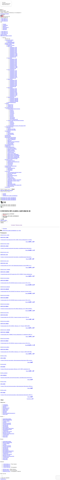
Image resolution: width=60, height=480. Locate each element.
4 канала (11, 109)
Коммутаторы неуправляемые (13, 155)
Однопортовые (11, 133)
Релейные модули (11, 160)
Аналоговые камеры (9, 39)
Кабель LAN (10, 176)
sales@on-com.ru (6, 470)
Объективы (10, 182)
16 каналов (12, 113)
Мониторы (10, 181)
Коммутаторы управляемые (13, 154)
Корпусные (10, 46)
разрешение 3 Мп (13, 49)
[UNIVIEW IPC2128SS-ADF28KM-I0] (8, 197)
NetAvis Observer (11, 142)
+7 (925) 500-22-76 (4, 20)
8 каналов (12, 110)
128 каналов (12, 117)
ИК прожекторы (11, 186)
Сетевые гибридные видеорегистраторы (16, 120)
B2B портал (2, 35)
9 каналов (12, 111)
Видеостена (10, 174)
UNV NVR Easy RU (14, 119)
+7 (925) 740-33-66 (6, 467)
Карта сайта (5, 414)
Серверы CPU (10, 105)
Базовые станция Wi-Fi (12, 149)
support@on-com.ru (6, 471)
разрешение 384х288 (14, 99)
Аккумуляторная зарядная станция (14, 172)
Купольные (10, 41)
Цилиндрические (11, 42)
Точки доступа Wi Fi (12, 153)
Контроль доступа (8, 159)
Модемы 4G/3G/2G (11, 151)
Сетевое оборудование (9, 146)
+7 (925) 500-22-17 (4, 18)
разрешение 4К (13, 56)
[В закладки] (1, 207)
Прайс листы (5, 409)
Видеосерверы (8, 136)
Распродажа (7, 187)
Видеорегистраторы (9, 107)
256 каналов (12, 118)
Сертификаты (5, 405)
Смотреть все (29, 398)
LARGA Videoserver (11, 139)
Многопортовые (11, 134)
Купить (2, 222)
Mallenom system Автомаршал (13, 141)
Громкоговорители (11, 168)
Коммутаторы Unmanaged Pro (13, 157)
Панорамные (10, 87)
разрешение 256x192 (14, 98)
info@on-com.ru (6, 469)
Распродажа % (6, 27)
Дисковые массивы (11, 128)
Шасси (9, 132)
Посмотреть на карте (4, 13)
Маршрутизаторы (11, 150)
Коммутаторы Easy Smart (12, 158)
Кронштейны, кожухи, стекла (13, 180)
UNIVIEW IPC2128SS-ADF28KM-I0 (10, 195)
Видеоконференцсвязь (9, 144)
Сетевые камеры (8, 44)
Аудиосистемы (8, 167)
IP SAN (9, 127)
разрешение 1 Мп (13, 47)
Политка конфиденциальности (9, 413)
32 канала (12, 114)
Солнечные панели (11, 178)
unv (17, 230)
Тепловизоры (7, 135)
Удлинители (10, 170)
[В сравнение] (2, 207)
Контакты (5, 29)
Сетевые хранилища (9, 126)
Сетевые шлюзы (11, 152)
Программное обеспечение (10, 137)
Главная (4, 24)
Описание (5, 228)
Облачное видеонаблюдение (10, 165)
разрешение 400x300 (14, 100)
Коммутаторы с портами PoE (13, 156)
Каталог (4, 194)
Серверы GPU (10, 106)
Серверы (7, 103)
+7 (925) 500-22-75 (4, 19)
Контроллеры (10, 162)
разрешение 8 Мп (13, 52)
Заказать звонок (3, 34)
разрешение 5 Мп (13, 51)
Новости (4, 26)
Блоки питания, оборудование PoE (14, 185)
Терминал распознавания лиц (13, 161)
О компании (5, 25)
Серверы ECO (10, 104)
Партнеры (5, 28)
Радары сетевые (11, 177)
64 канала (12, 116)
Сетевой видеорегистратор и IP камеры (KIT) (17, 125)
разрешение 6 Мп (13, 64)
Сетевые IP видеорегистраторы (14, 108)
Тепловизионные (11, 97)
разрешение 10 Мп (13, 53)
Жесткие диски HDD (12, 129)
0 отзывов (13, 225)
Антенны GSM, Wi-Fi (12, 173)
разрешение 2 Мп (13, 48)
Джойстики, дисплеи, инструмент (14, 179)
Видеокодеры (8, 131)
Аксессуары (10, 164)
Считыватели (10, 163)
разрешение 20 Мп (13, 55)
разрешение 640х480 (14, 101)
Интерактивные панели (12, 175)
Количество (2, 221)
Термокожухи (8, 145)
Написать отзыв (19, 225)
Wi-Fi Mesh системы (12, 147)
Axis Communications (12, 138)
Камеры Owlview (11, 45)
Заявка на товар (3, 220)
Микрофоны (10, 169)
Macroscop (10, 140)
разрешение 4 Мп (13, 50)
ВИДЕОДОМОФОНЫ (9, 43)
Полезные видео (6, 407)
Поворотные (10, 79)
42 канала (12, 115)
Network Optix (10, 143)
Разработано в (3, 478)
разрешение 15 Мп (13, 95)
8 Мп (20, 230)
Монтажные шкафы (11, 183)
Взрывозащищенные (12, 102)
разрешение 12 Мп (13, 54)
